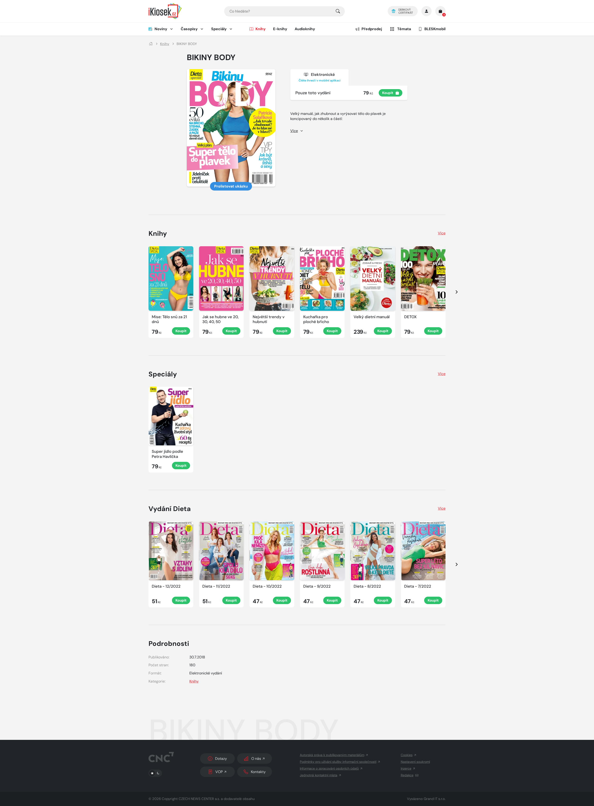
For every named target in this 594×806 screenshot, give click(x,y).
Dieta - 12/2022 (166, 586)
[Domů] (151, 44)
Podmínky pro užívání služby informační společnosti (338, 762)
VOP (219, 771)
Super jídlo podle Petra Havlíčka (167, 454)
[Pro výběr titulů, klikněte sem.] (338, 11)
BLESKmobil (435, 28)
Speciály (219, 28)
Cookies (407, 755)
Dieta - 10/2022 (267, 586)
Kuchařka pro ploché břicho (316, 319)
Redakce (407, 775)
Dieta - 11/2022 (216, 586)
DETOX (410, 316)
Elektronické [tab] (319, 77)
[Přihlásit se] (426, 11)
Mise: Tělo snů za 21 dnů (169, 319)
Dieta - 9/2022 (317, 586)
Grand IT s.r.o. (435, 798)
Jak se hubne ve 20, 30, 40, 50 (220, 319)
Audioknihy (305, 28)
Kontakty (258, 771)
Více (442, 233)
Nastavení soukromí (415, 762)
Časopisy (189, 28)
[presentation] (452, 292)
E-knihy (280, 28)
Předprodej (372, 28)
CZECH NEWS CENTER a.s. (199, 798)
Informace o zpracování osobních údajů (329, 768)
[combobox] (284, 11)
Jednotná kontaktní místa (318, 775)
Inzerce (406, 768)
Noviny (161, 28)
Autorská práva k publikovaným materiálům (332, 755)
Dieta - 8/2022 (367, 586)
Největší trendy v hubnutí (268, 319)
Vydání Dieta (169, 508)
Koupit (387, 93)
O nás (256, 758)
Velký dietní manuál (372, 316)
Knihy (260, 28)
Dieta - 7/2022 (417, 586)
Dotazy (221, 758)
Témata (404, 28)
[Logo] (165, 11)
